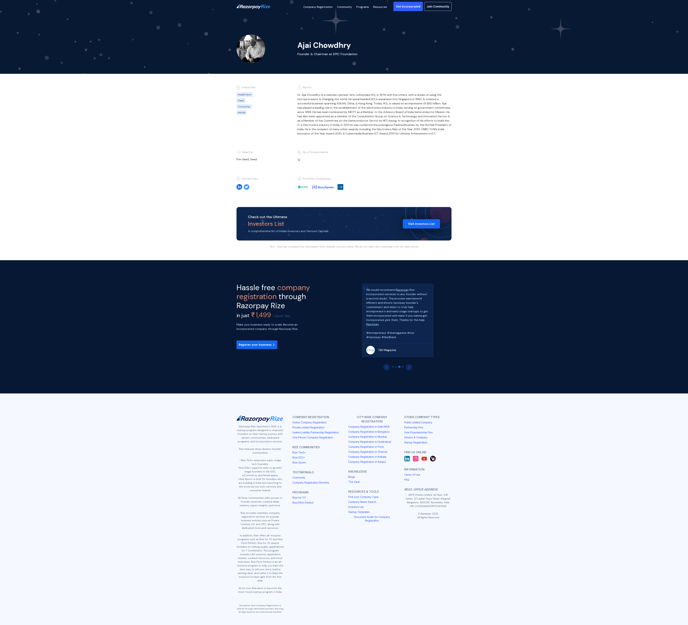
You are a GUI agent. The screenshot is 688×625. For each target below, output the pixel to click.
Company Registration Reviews (310, 482)
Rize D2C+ (298, 457)
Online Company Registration (309, 422)
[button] (318, 6)
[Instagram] (416, 458)
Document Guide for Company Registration (372, 518)
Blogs (351, 476)
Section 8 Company (415, 437)
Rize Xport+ (299, 462)
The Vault (354, 481)
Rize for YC (299, 497)
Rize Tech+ (299, 452)
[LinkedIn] (407, 458)
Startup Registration (415, 442)
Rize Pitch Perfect (303, 502)
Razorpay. (372, 324)
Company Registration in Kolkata (367, 456)
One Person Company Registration (312, 437)
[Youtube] (424, 458)
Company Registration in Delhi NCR (369, 426)
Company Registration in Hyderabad (369, 441)
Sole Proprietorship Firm (418, 432)
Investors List (356, 506)
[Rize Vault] (433, 458)
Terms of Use (412, 474)
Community (298, 477)
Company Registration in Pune (366, 446)
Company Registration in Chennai (367, 451)
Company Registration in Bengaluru (369, 431)
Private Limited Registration (308, 427)
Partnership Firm (413, 427)
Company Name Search (362, 501)
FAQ (406, 479)
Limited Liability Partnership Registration (315, 432)
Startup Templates (359, 511)
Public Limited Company (418, 422)
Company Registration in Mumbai (367, 436)
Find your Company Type (363, 496)
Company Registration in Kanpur (367, 461)
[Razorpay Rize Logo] (253, 6)
